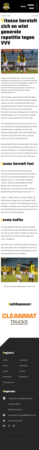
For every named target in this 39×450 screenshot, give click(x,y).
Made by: (14, 445)
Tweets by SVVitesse (19, 432)
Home (5, 360)
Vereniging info (8, 382)
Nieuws (5, 365)
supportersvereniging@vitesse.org (22, 415)
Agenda (5, 371)
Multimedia (24, 365)
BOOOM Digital (22, 445)
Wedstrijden (7, 376)
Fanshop (22, 371)
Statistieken (24, 376)
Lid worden (23, 360)
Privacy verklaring (15, 420)
